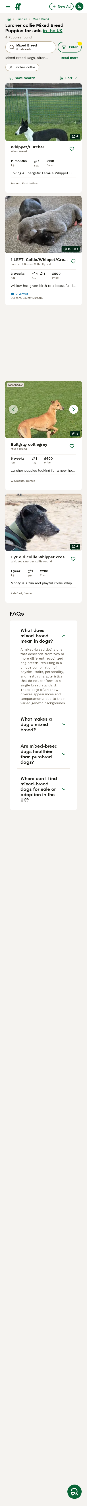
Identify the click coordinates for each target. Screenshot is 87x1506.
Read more (70, 58)
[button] (43, 409)
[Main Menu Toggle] (8, 6)
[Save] (71, 148)
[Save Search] (74, 1492)
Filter (75, 45)
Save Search (25, 78)
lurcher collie (24, 67)
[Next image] (73, 409)
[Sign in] (79, 6)
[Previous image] (13, 409)
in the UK (52, 30)
